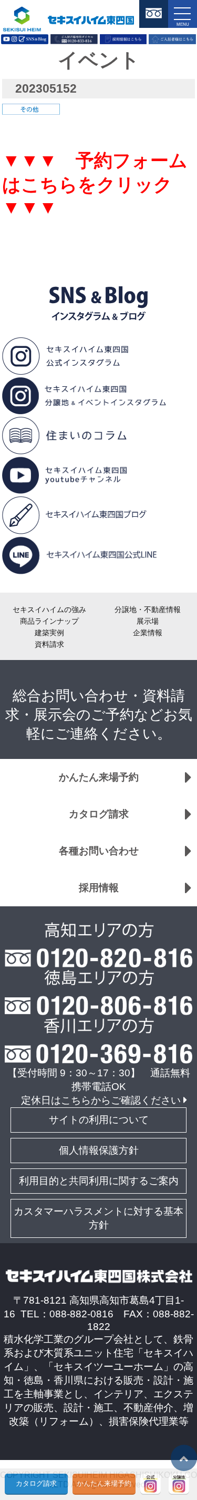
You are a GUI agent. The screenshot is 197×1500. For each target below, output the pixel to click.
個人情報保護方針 (99, 1150)
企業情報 (147, 632)
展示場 (148, 621)
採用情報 (99, 887)
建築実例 (49, 632)
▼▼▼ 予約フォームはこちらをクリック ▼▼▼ (96, 184)
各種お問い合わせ (99, 850)
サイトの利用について (99, 1119)
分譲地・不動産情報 (148, 609)
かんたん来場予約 (99, 777)
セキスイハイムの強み (49, 609)
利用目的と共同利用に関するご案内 (99, 1180)
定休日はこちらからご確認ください (101, 1100)
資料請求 (49, 644)
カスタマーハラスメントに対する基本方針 (98, 1218)
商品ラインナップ (49, 621)
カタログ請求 (99, 813)
